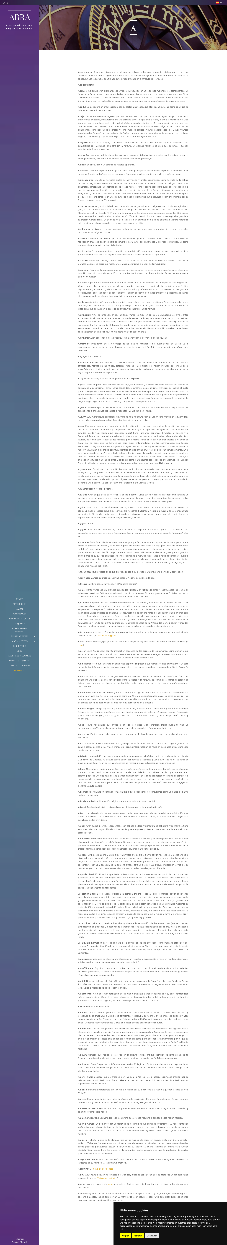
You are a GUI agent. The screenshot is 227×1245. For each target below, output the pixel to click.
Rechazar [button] (138, 1236)
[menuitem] (20, 599)
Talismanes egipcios (107, 635)
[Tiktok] (7, 2)
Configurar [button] (152, 1236)
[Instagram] (3, 2)
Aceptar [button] (125, 1236)
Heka (80, 645)
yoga (110, 1184)
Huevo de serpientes (102, 1169)
